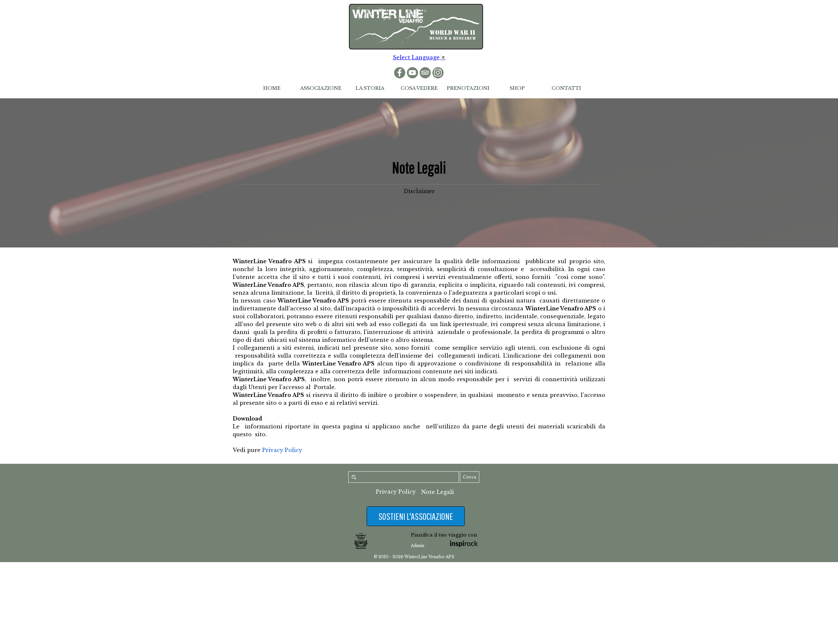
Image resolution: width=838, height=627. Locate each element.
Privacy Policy (282, 450)
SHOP (517, 88)
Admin (417, 545)
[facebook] (399, 72)
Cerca (469, 477)
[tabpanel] (419, 175)
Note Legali (437, 492)
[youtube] (412, 72)
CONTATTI (566, 88)
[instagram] (438, 72)
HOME (272, 88)
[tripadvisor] (425, 72)
